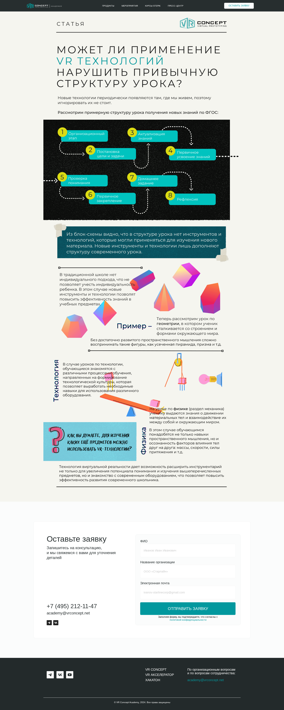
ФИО (144, 541)
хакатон (152, 680)
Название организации (157, 562)
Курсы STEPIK (152, 6)
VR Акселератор (159, 675)
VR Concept (155, 669)
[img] (44, 5)
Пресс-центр (175, 6)
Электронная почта (154, 583)
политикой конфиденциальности (188, 619)
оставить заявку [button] (239, 5)
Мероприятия (130, 6)
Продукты (108, 6)
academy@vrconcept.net (68, 613)
